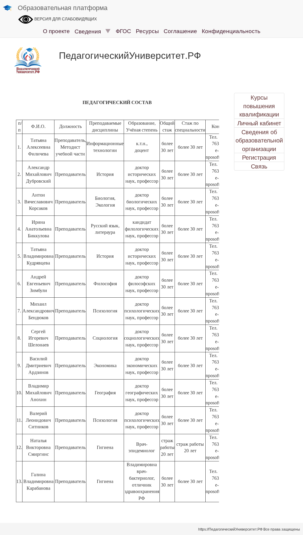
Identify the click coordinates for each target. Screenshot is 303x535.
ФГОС (123, 31)
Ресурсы (147, 31)
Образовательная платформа (62, 7)
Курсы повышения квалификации (259, 105)
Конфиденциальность (231, 31)
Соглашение (180, 31)
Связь (259, 166)
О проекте (56, 31)
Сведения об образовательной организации (259, 140)
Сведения (90, 31)
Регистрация (259, 157)
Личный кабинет (259, 123)
